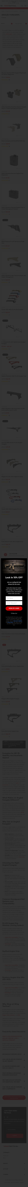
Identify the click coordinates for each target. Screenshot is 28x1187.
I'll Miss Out (14, 613)
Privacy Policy (10, 622)
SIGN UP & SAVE (14, 608)
